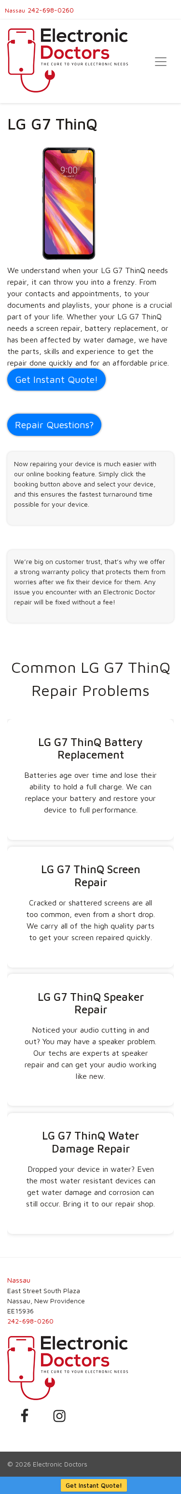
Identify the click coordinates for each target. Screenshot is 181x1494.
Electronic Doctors (60, 1464)
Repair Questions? (54, 424)
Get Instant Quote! (94, 1485)
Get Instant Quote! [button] (56, 379)
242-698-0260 (51, 10)
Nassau (15, 10)
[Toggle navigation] (161, 61)
